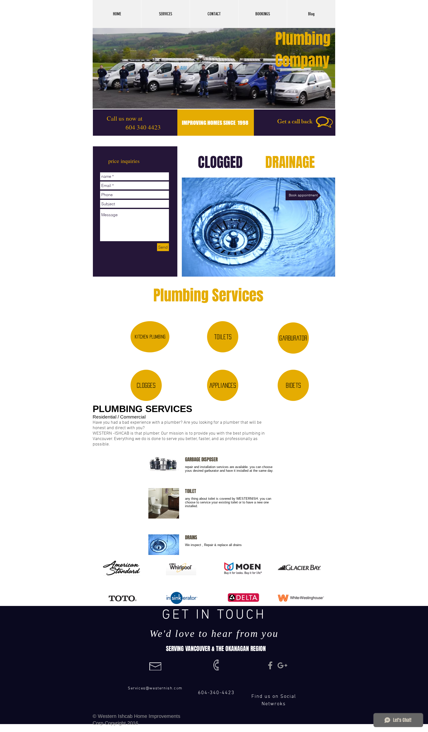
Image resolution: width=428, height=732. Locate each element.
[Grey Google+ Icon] (282, 665)
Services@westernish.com (155, 688)
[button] (165, 14)
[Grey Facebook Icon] (270, 665)
